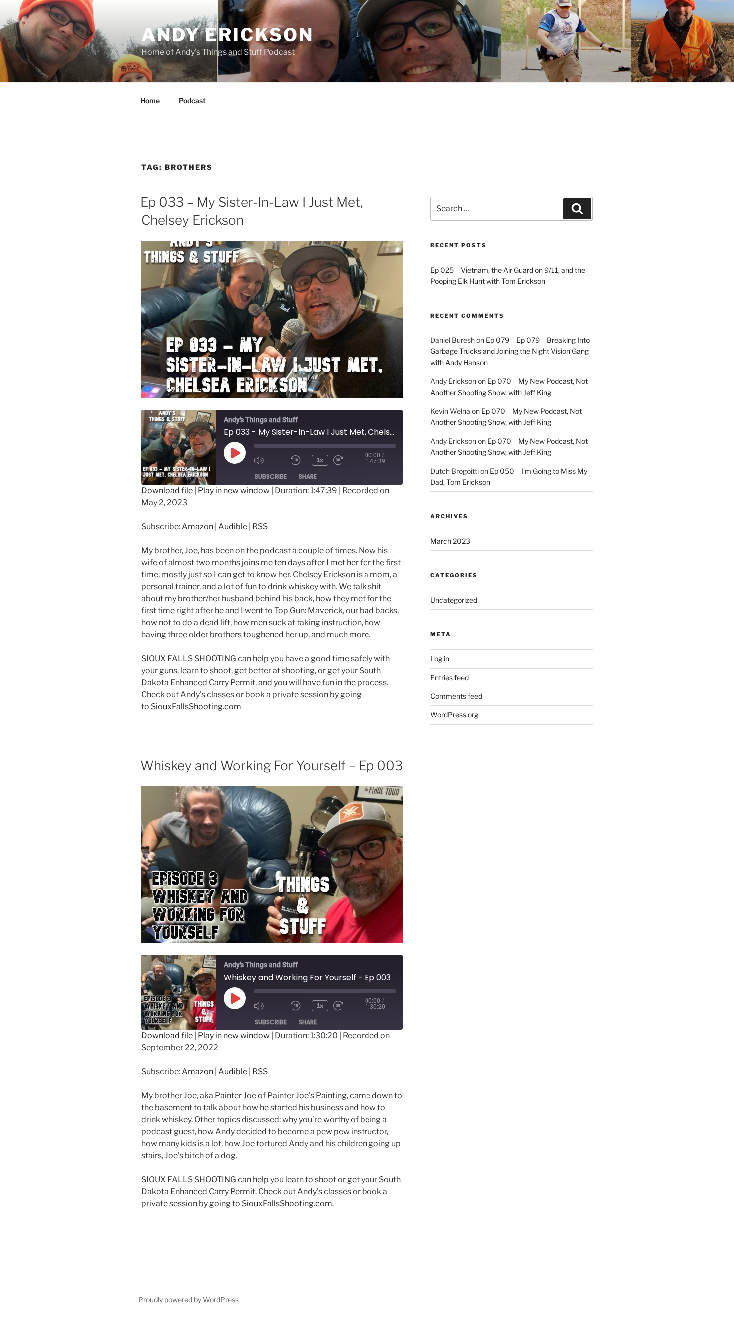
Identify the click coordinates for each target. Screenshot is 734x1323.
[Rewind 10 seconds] (299, 460)
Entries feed (449, 677)
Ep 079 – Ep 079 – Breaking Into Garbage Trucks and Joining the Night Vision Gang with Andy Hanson (510, 351)
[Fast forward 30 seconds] (349, 460)
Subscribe (271, 476)
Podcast (192, 100)
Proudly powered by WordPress (188, 1299)
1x (320, 460)
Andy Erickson (227, 35)
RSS (260, 526)
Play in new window (234, 490)
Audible (232, 526)
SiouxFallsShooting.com (196, 706)
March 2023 (450, 541)
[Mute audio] (270, 460)
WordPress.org (454, 714)
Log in (439, 658)
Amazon (197, 526)
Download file (167, 490)
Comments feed (456, 696)
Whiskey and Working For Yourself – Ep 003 (271, 765)
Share (308, 476)
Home (150, 100)
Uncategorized (453, 600)
